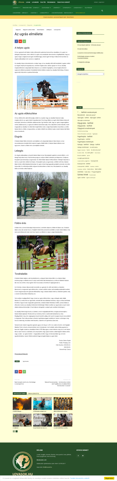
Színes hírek (83, 174)
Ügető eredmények (90, 177)
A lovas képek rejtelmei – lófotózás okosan (89, 45)
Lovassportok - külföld (83, 166)
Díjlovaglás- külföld (95, 117)
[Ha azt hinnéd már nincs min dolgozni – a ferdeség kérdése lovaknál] (42, 420)
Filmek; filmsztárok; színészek (84, 133)
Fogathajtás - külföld (84, 139)
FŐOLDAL (21, 2)
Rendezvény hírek (27, 7)
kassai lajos (97, 152)
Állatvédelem (88, 7)
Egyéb (35, 409)
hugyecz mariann (81, 150)
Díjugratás (29, 25)
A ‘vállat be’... (16, 428)
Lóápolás (24, 12)
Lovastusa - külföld (82, 169)
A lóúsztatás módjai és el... (40, 411)
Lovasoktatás (77, 7)
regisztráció (101, 2)
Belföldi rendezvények (89, 112)
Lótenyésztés (66, 7)
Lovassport (16, 7)
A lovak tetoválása (82, 49)
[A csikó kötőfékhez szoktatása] (63, 420)
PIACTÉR (43, 2)
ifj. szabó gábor (89, 152)
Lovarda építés (44, 12)
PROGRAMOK (51, 2)
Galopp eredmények (83, 147)
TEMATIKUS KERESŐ (63, 2)
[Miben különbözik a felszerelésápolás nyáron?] (63, 403)
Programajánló (96, 172)
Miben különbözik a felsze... (61, 411)
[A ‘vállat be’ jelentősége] (22, 420)
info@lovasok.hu (47, 467)
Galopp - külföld (95, 144)
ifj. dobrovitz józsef (95, 150)
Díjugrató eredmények (86, 128)
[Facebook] (78, 455)
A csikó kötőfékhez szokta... (61, 428)
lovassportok (94, 161)
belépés (96, 2)
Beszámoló (81, 115)
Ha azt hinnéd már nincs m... (40, 428)
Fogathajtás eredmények (85, 142)
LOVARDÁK (35, 2)
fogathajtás (95, 133)
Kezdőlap (15, 25)
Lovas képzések (16, 12)
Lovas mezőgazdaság (57, 12)
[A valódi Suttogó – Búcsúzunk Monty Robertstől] (22, 403)
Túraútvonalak (92, 175)
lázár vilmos (90, 169)
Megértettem (109, 478)
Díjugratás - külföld (85, 126)
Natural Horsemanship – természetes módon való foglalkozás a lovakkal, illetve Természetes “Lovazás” (57, 383)
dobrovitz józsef (90, 115)
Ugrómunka (26, 361)
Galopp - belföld (83, 144)
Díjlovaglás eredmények (84, 120)
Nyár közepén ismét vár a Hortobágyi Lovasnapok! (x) (25, 383)
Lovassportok (22, 25)
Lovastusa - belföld (94, 166)
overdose (80, 172)
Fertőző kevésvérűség (83, 131)
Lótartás (35, 7)
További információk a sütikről (79, 478)
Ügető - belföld (81, 177)
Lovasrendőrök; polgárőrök (84, 161)
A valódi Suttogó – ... (18, 411)
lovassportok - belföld (84, 163)
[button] (102, 11)
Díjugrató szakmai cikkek (29, 29)
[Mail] (83, 455)
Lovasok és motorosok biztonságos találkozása (90, 53)
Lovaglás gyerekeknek (83, 158)
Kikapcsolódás (68, 12)
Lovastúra (33, 12)
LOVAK (28, 2)
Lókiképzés (56, 7)
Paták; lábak (87, 172)
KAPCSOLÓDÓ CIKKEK (20, 393)
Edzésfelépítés (40, 29)
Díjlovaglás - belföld (83, 117)
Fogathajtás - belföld (85, 136)
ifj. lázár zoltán (81, 152)
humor (88, 150)
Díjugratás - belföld (85, 123)
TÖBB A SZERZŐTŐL (33, 393)
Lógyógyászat (45, 7)
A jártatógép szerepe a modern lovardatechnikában (86, 57)
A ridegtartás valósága (84, 62)
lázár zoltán (98, 169)
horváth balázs (94, 147)
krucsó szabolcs (82, 155)
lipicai (88, 155)
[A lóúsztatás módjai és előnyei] (42, 403)
